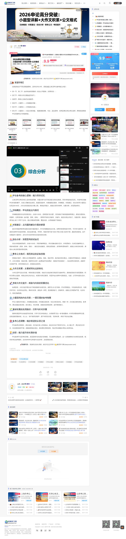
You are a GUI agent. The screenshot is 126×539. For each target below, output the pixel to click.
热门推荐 (106, 160)
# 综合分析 (13, 362)
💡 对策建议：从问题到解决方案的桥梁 (105, 26)
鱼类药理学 (111, 193)
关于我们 (57, 524)
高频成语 (104, 203)
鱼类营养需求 (103, 193)
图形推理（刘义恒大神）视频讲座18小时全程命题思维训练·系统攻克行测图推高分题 (109, 144)
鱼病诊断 (95, 198)
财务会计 (42, 3)
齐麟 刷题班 (102, 190)
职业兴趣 (68, 3)
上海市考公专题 (26, 493)
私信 (84, 47)
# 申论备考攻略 (78, 362)
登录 (43, 451)
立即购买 (78, 69)
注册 (54, 451)
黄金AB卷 (95, 193)
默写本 (109, 190)
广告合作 (51, 524)
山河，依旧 (17, 46)
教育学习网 (47, 526)
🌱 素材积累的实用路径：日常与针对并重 (105, 46)
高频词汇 (101, 200)
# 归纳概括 (69, 362)
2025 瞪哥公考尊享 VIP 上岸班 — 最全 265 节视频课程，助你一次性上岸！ (33, 431)
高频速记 (95, 200)
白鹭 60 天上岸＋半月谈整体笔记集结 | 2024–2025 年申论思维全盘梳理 (73, 414)
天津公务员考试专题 (54, 493)
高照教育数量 (96, 206)
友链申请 (37, 524)
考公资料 (24, 3)
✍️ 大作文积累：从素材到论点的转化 (105, 36)
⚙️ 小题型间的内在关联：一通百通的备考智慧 (105, 43)
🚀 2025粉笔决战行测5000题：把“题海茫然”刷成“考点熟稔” (73, 429)
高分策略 (95, 208)
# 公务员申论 (22, 362)
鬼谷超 (107, 198)
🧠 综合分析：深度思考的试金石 (104, 30)
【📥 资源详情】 (99, 16)
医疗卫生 (51, 3)
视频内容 (14, 359)
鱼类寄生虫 (102, 195)
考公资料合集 (23, 40)
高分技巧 (114, 208)
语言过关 (77, 3)
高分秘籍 (101, 208)
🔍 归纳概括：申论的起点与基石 (104, 23)
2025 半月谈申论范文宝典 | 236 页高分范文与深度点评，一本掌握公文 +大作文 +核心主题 (32, 415)
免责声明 (44, 524)
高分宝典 (95, 211)
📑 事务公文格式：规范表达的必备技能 (105, 33)
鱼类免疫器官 (110, 195)
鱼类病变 (95, 195)
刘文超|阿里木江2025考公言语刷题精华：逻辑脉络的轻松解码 (73, 422)
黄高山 (114, 190)
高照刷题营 (111, 206)
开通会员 (118, 3)
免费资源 (109, 242)
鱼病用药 (101, 198)
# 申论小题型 (49, 362)
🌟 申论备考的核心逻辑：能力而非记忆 (105, 20)
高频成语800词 (97, 203)
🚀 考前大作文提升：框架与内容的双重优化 (105, 39)
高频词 (107, 200)
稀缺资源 (109, 262)
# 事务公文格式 (59, 362)
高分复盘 (101, 211)
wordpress (54, 526)
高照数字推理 (112, 203)
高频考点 (112, 200)
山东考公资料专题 (82, 493)
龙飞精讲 (95, 190)
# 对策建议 (40, 362)
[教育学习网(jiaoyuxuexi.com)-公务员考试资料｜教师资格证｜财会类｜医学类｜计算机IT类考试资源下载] (11, 522)
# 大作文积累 (32, 362)
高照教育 (103, 206)
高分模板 (107, 208)
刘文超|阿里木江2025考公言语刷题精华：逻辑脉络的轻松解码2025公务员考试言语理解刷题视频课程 (109, 152)
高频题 (112, 198)
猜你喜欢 (94, 160)
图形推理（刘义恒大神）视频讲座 (32, 421)
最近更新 (100, 160)
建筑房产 (59, 3)
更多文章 (29, 500)
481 (20, 387)
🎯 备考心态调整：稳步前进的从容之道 (105, 49)
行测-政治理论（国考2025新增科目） (112, 221)
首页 (10, 40)
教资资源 (33, 3)
